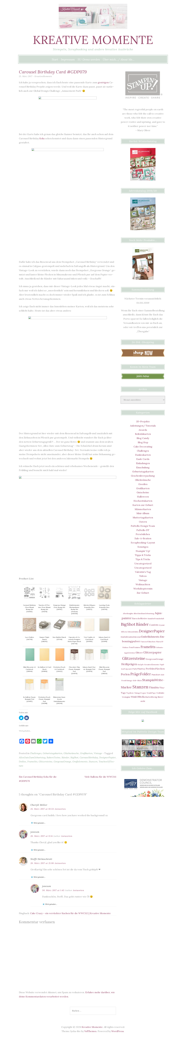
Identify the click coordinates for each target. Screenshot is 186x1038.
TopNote (130, 693)
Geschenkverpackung (143, 475)
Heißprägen (129, 664)
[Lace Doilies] (29, 630)
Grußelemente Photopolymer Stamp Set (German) (74, 608)
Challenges (36, 753)
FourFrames (134, 647)
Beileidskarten (143, 433)
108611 (44, 671)
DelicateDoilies (133, 632)
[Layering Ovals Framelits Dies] (104, 598)
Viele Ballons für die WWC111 (100, 776)
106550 (89, 641)
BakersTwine (53, 757)
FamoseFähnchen (148, 641)
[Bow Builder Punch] (59, 630)
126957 (29, 701)
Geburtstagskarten (52, 753)
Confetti (153, 625)
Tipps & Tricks (143, 555)
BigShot (74, 757)
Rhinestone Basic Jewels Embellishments (59, 699)
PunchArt (156, 674)
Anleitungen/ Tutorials (143, 425)
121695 (104, 641)
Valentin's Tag (143, 571)
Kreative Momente (93, 39)
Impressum (68, 59)
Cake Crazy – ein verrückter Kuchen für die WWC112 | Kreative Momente (70, 913)
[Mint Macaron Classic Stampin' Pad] (104, 660)
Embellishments (150, 636)
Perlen (125, 674)
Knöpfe (141, 664)
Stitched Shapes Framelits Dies (89, 606)
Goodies (142, 484)
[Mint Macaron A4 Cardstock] (29, 660)
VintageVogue (140, 693)
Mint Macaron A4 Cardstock (29, 668)
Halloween (143, 496)
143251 (44, 611)
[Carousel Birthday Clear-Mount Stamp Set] (29, 598)
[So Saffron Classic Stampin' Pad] (29, 690)
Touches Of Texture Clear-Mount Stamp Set (44, 607)
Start (55, 59)
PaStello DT (142, 530)
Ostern (143, 521)
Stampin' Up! (143, 551)
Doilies (22, 761)
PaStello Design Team (143, 525)
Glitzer (139, 652)
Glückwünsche (71, 753)
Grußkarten (86, 753)
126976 (89, 671)
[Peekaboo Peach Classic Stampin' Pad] (44, 690)
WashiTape (151, 693)
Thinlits (154, 687)
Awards (143, 429)
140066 (74, 614)
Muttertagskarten (143, 517)
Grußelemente (80, 761)
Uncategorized (142, 563)
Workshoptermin (142, 588)
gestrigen (103, 82)
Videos (143, 575)
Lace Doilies (29, 637)
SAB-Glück (137, 680)
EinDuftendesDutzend (131, 637)
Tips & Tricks (143, 559)
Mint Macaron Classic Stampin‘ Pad (104, 669)
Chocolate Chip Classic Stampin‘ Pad (74, 669)
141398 (44, 703)
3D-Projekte (143, 421)
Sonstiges (142, 546)
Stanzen (93, 761)
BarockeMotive (139, 618)
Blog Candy (143, 438)
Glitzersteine (45, 761)
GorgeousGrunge (62, 761)
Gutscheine (143, 492)
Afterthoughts (128, 613)
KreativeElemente (151, 664)
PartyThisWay (138, 669)
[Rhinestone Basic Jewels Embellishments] (59, 690)
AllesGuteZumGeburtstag (32, 757)
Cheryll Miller (39, 804)
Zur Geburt (143, 592)
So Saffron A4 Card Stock (44, 668)
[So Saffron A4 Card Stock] (44, 660)
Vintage (98, 753)
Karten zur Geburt (143, 505)
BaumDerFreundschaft (156, 619)
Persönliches (143, 534)
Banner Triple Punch (44, 638)
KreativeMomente (43, 76)
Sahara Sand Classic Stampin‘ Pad (89, 668)
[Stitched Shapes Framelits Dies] (89, 598)
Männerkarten (143, 509)
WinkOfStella (138, 696)
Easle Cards (142, 459)
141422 (59, 671)
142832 (29, 611)
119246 (59, 703)
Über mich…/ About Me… (118, 59)
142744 (74, 644)
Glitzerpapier (152, 652)
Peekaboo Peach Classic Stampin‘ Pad (44, 699)
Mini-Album (142, 513)
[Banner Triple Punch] (44, 630)
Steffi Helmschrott (41, 859)
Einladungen (143, 463)
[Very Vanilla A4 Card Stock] (89, 630)
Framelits (32, 761)
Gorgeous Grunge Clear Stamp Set (59, 606)
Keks (42, 138)
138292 (44, 641)
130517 (59, 609)
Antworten (60, 809)
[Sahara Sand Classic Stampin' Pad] (89, 660)
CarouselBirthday (89, 757)
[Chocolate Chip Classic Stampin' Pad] (74, 660)
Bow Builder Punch (59, 637)
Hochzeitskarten (143, 500)
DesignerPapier (107, 757)
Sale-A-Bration (143, 538)
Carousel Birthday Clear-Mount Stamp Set (29, 607)
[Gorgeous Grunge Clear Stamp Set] (59, 598)
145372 (89, 609)
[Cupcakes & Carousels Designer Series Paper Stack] (74, 630)
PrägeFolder (140, 674)
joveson (35, 831)
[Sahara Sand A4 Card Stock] (104, 630)
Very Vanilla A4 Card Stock (89, 638)
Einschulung (143, 467)
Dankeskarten (143, 454)
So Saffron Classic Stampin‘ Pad (29, 698)
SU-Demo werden (89, 59)
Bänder (65, 757)
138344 (29, 671)
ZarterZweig (151, 697)
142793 (29, 639)
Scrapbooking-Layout (143, 542)
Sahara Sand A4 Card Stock (104, 638)
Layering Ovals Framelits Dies (104, 606)
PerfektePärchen (155, 668)
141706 (104, 609)
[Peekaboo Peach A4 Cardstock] (59, 660)
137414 (59, 639)
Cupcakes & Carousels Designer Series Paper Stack (74, 639)
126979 (74, 673)
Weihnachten (143, 584)
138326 (104, 673)
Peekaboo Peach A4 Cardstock (59, 668)
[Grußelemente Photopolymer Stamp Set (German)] (74, 598)
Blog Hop (143, 442)
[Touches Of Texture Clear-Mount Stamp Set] (44, 598)
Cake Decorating (143, 446)
